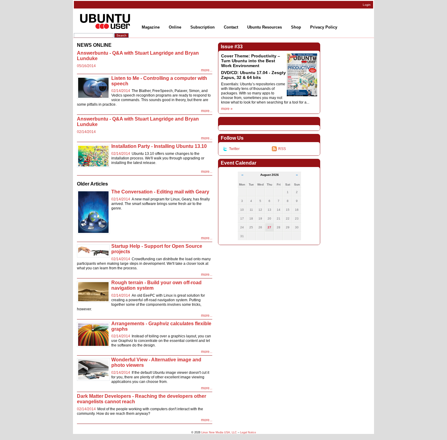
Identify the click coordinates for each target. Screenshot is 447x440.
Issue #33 (232, 46)
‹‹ (242, 174)
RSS (282, 149)
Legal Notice (248, 432)
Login (367, 4)
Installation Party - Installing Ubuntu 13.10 (159, 146)
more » (227, 109)
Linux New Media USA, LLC (219, 432)
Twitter (234, 149)
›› (297, 174)
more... (206, 70)
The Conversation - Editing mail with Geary (160, 191)
